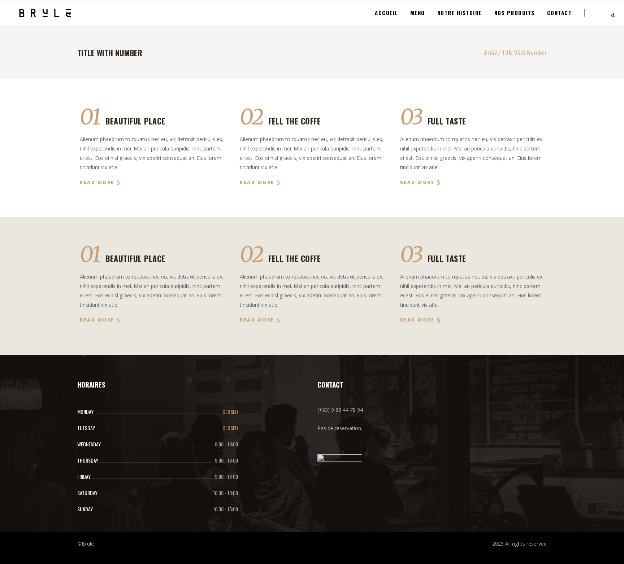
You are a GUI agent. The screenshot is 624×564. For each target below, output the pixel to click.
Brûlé (490, 53)
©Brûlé (85, 543)
